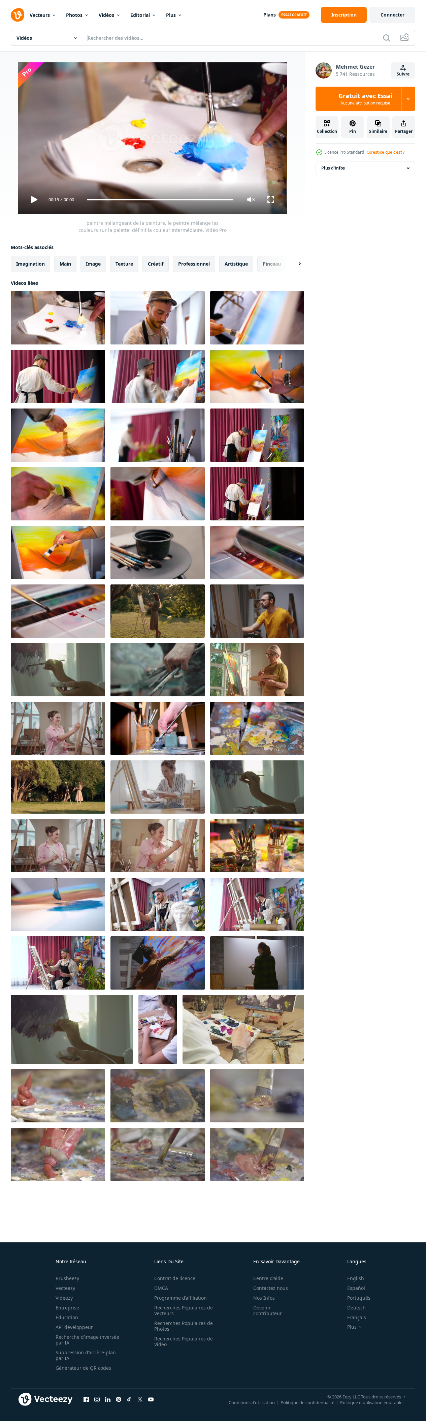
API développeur (74, 1327)
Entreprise (67, 1307)
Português (358, 1298)
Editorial (140, 15)
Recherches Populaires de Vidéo (183, 1341)
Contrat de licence (174, 1278)
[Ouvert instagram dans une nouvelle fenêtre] (97, 1399)
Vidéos (106, 15)
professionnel (194, 264)
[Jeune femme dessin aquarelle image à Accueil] (157, 1029)
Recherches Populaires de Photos (183, 1326)
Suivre (403, 74)
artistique (236, 264)
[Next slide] (294, 264)
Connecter (392, 14)
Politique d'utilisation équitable (371, 1402)
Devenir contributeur (267, 1310)
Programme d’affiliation (180, 1298)
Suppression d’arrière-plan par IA (86, 1355)
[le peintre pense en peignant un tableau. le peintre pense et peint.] (157, 317)
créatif (155, 264)
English (355, 1278)
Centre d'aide (268, 1278)
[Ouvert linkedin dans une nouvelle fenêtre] (107, 1399)
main (65, 264)
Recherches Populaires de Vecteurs (183, 1310)
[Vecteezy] (17, 15)
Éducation (67, 1317)
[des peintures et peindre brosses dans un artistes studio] (257, 845)
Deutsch (356, 1307)
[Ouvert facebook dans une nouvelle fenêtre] (86, 1399)
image (93, 264)
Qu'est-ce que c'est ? (385, 152)
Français (356, 1317)
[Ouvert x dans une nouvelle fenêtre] (140, 1399)
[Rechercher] (387, 38)
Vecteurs (40, 15)
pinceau (272, 264)
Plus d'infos (333, 168)
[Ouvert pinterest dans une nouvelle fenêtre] (118, 1399)
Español (356, 1288)
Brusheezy (67, 1278)
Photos (74, 15)
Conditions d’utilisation (252, 1402)
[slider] (160, 199)
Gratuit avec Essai (365, 99)
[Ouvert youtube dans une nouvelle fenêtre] (151, 1399)
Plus (171, 15)
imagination (30, 264)
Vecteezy (65, 1288)
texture (124, 264)
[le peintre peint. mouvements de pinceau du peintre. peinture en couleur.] (257, 376)
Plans (269, 14)
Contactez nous (270, 1288)
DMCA (161, 1288)
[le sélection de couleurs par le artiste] (58, 1095)
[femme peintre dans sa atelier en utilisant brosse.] (257, 963)
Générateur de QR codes (83, 1368)
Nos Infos (264, 1298)
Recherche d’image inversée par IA (87, 1340)
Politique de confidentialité (307, 1402)
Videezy (64, 1298)
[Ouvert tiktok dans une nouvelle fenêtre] (129, 1399)
